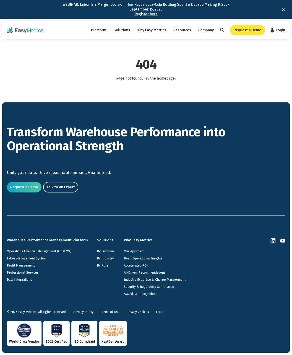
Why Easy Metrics (151, 30)
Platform (98, 30)
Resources (182, 30)
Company (206, 30)
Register (146, 14)
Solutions (122, 30)
